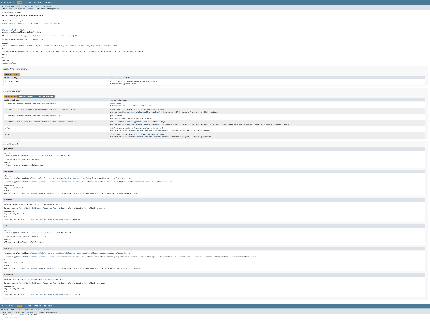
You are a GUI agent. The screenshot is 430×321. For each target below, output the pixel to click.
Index (45, 2)
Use (25, 2)
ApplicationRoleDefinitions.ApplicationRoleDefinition (133, 81)
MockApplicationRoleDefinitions (47, 23)
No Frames (35, 6)
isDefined (114, 128)
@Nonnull (8, 153)
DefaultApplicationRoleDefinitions (17, 23)
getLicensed (115, 116)
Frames (27, 6)
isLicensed (114, 134)
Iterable (8, 103)
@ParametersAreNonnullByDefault (15, 30)
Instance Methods (26, 97)
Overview (4, 2)
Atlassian (21, 314)
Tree (29, 2)
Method (30, 9)
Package (12, 2)
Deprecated (36, 2)
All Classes (48, 6)
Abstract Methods (45, 97)
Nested (10, 9)
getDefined (114, 103)
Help (50, 2)
